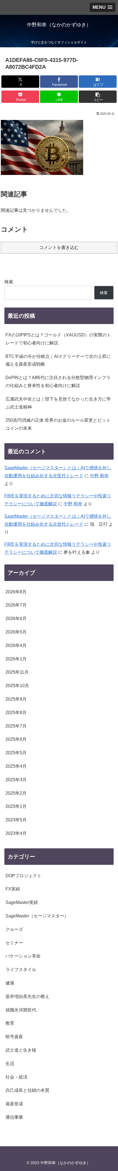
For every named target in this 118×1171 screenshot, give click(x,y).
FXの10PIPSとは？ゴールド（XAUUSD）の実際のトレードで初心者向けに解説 (58, 339)
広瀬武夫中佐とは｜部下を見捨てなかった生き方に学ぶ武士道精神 (58, 403)
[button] (98, 97)
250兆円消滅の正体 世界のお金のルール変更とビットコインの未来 (58, 424)
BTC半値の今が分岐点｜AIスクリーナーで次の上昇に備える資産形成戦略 (58, 360)
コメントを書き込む (59, 247)
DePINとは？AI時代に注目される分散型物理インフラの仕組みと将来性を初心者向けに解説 (58, 381)
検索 (8, 281)
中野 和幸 (99, 475)
